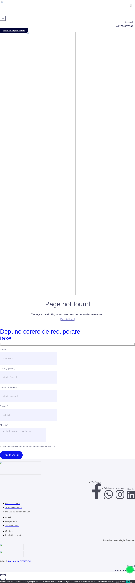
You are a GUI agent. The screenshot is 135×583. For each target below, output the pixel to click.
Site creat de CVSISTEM (19, 561)
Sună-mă (131, 566)
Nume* (3, 349)
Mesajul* (4, 425)
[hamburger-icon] (3, 18)
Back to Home (67, 319)
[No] (131, 582)
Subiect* (4, 406)
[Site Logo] (21, 13)
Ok (128, 582)
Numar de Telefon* (8, 387)
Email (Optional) (7, 368)
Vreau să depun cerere (14, 31)
